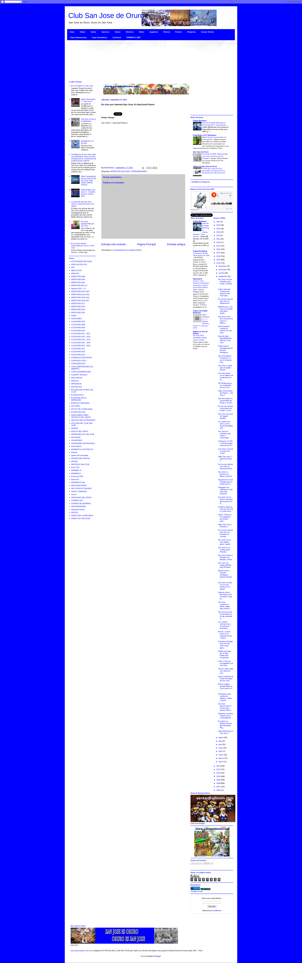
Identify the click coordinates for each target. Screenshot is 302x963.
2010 (218, 776)
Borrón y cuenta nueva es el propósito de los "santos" (225, 635)
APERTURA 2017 (78, 303)
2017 (218, 253)
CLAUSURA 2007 (78, 321)
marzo (221, 755)
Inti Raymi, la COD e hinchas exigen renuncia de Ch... (225, 443)
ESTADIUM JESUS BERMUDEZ (78, 399)
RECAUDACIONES (79, 485)
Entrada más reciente (113, 244)
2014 (218, 263)
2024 (218, 229)
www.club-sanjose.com (80, 951)
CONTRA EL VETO (78, 361)
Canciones (116, 37)
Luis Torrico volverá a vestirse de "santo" (225, 451)
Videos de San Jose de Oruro (205, 166)
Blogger (158, 956)
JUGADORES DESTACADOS (83, 443)
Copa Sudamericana (78, 37)
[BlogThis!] (149, 168)
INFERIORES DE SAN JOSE (82, 434)
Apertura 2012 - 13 (78, 288)
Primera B (75, 479)
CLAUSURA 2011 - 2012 (80, 334)
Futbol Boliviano (200, 121)
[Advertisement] (138, 60)
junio (220, 744)
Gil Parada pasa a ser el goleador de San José (225, 385)
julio (220, 741)
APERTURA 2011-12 (79, 285)
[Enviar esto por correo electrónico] (147, 168)
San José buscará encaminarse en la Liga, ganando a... (225, 615)
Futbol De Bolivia (200, 251)
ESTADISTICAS (77, 395)
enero (220, 762)
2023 (218, 232)
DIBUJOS (75, 381)
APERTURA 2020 (78, 313)
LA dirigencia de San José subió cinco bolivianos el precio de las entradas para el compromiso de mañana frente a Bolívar (83, 157)
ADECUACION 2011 (79, 264)
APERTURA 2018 (78, 307)
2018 (218, 249)
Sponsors (105, 32)
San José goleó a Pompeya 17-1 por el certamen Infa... (225, 359)
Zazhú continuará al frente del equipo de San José (225, 678)
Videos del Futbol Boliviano (200, 312)
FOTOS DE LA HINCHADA (81, 409)
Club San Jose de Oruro (106, 15)
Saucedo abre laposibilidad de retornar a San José (224, 339)
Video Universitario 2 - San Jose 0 (88, 100)
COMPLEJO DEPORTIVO (81, 358)
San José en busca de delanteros (88, 120)
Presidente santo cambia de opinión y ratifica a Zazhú (225, 697)
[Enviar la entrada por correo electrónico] (142, 168)
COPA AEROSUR (78, 364)
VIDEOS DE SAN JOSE (80, 518)
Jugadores (153, 32)
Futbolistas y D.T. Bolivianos (204, 135)
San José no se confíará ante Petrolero (224, 550)
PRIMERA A (76, 473)
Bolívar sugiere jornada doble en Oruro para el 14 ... (225, 687)
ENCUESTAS (76, 387)
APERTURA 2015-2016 (80, 297)
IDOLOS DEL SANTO (79, 431)
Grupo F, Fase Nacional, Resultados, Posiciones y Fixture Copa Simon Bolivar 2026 (201, 285)
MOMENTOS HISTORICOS (82, 449)
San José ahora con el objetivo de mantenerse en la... (225, 376)
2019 (218, 246)
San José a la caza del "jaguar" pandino (225, 416)
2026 (218, 222)
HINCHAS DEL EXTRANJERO (83, 420)
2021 (218, 239)
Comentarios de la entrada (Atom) (127, 250)
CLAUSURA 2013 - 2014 (80, 340)
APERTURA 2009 (78, 279)
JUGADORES (76, 440)
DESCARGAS (76, 378)
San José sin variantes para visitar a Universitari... (224, 434)
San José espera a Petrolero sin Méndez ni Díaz (225, 557)
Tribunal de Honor (78, 509)
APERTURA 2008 (78, 276)
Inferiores (130, 32)
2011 (218, 773)
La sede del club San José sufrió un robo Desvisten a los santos (82, 204)
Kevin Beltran (76, 446)
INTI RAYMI (75, 437)
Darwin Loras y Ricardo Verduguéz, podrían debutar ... (225, 575)
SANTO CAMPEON (79, 491)
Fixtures (178, 32)
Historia (166, 32)
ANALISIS (75, 273)
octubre (221, 273)
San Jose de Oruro (200, 152)
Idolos (141, 32)
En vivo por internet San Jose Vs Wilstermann (225, 301)
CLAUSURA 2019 (78, 355)
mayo (220, 748)
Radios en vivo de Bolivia (200, 332)
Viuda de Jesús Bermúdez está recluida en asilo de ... (225, 595)
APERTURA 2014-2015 (120, 171)
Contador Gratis (197, 891)
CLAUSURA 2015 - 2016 (80, 346)
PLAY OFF (75, 467)
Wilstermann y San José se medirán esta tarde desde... (225, 310)
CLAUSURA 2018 (78, 352)
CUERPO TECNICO (79, 375)
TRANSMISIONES (139, 171)
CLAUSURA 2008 (78, 325)
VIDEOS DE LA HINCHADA (82, 516)
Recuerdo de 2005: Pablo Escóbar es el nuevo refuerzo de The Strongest (215, 156)
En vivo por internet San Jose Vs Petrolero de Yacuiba (225, 533)
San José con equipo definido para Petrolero (224, 565)
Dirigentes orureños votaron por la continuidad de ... (225, 716)
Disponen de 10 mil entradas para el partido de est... (225, 482)
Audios (73, 315)
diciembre (222, 266)
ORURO (74, 461)
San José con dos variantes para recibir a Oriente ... (225, 282)
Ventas (93, 32)
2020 (218, 242)
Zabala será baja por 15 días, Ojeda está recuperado (224, 654)
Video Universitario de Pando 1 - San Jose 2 (225, 393)
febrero (221, 758)
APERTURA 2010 (78, 282)
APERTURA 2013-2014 (80, 291)
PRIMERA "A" (76, 470)
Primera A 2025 (77, 476)
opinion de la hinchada (79, 455)
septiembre (223, 276)
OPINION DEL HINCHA (80, 458)
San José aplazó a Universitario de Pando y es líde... (225, 400)
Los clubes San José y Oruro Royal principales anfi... (225, 425)
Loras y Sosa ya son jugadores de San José (225, 663)
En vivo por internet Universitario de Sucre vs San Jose (82, 245)
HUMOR (74, 428)
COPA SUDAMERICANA (81, 372)
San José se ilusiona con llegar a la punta (225, 474)
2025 (218, 225)
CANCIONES (76, 319)
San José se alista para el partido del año (225, 368)
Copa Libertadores (99, 37)
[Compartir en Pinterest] (156, 168)
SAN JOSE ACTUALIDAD (81, 488)
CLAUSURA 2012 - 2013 (80, 337)
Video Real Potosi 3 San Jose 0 (225, 732)
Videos (82, 32)
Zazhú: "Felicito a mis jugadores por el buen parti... (224, 518)
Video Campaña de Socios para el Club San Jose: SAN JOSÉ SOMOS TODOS (88, 180)
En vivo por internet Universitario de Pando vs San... (225, 408)
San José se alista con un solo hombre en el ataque (225, 586)
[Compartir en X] (152, 168)
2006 (218, 790)
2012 (218, 769)
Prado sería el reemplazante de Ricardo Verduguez (225, 349)
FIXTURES (75, 406)
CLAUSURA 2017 (78, 349)
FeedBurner (216, 910)
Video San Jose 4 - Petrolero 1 (225, 525)
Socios (117, 32)
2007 (218, 787)
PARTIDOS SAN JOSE (80, 464)
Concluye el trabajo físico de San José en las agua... (225, 644)
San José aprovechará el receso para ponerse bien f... (225, 707)
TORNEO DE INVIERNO (81, 503)
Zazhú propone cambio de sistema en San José (225, 329)
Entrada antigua (176, 244)
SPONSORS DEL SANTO (81, 497)
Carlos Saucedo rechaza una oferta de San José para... (224, 292)
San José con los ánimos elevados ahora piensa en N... (225, 500)
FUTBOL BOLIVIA (78, 412)
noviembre (222, 270)
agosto (221, 737)
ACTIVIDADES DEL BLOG (81, 261)
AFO (73, 267)
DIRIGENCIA (76, 384)
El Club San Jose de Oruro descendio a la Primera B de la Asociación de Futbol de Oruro (213, 170)
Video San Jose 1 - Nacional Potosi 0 (225, 459)
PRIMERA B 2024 (78, 482)
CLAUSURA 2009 (78, 328)
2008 (218, 783)
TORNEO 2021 (77, 500)
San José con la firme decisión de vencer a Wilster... (225, 320)
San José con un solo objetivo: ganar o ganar (224, 542)
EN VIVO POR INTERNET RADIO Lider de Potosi (200, 338)
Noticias (74, 452)
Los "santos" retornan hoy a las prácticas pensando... (224, 625)
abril (220, 751)
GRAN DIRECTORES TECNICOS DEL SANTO (81, 416)
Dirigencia (191, 32)
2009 (218, 780)
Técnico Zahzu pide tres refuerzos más (225, 671)
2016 (218, 256)
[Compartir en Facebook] (154, 168)
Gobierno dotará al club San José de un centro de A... (225, 509)
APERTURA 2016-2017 (80, 301)
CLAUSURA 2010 (78, 331)
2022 (218, 235)
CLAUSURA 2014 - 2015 (80, 343)
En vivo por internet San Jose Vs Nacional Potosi (225, 466)
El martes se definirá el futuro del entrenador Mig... (225, 724)
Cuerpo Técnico (207, 32)
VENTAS (74, 512)
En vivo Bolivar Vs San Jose (82, 86)
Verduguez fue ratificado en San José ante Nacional (225, 490)
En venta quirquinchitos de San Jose (87, 224)
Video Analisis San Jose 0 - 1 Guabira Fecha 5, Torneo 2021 (88, 193)
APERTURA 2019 (78, 309)
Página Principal (146, 244)
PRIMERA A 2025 (133, 37)
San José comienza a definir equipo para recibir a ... (225, 605)
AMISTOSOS (76, 270)
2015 (218, 260)
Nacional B (197, 279)
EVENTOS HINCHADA (80, 403)
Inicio (72, 32)
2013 (218, 766)
